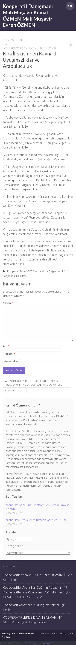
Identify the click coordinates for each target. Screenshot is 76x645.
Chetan (27, 642)
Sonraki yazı (15, 390)
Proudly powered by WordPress (19, 633)
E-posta (9, 354)
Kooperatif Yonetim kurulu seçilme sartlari (31, 605)
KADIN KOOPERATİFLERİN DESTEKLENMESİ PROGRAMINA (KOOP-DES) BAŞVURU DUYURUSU (33, 382)
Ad (6, 346)
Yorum (8, 302)
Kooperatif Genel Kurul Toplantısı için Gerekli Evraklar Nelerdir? (37, 507)
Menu (70, 6)
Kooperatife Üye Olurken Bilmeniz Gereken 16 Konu (37, 519)
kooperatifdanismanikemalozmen (30, 48)
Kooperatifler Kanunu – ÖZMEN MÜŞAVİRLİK (35, 575)
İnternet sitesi (11, 361)
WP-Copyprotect (44, 642)
